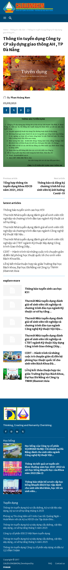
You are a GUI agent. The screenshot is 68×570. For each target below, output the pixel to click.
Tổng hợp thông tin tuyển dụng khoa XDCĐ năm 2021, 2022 (17, 186)
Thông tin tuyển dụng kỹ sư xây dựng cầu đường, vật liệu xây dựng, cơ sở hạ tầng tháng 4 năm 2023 (32, 540)
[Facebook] (6, 110)
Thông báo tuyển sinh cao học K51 (24, 210)
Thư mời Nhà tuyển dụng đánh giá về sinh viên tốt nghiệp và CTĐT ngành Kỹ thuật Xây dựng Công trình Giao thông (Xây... (33, 243)
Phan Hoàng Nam (20, 97)
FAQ (50, 563)
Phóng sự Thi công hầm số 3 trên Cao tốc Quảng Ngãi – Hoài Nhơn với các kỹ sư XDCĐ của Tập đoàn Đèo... (32, 518)
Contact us (60, 563)
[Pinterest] (21, 110)
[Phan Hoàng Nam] (5, 97)
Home (5, 30)
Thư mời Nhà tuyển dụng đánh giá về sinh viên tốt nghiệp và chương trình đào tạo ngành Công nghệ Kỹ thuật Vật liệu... (33, 231)
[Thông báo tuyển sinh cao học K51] (12, 290)
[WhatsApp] (28, 110)
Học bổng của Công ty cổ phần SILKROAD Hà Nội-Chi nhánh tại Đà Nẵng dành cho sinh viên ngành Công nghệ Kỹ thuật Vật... (44, 451)
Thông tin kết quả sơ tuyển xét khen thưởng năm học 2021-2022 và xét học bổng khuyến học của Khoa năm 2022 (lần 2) (45, 468)
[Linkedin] (17, 431)
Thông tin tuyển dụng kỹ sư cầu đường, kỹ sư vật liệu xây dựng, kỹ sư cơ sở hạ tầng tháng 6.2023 (32, 509)
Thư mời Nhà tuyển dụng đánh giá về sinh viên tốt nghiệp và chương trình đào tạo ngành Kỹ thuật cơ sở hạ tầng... (33, 218)
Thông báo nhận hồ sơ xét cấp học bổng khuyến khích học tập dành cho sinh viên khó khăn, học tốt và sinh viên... (44, 486)
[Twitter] (13, 110)
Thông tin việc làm (17, 30)
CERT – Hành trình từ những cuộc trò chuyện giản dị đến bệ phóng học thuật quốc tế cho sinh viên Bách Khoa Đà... (33, 255)
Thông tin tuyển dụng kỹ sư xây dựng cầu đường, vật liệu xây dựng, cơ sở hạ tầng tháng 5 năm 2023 (32, 526)
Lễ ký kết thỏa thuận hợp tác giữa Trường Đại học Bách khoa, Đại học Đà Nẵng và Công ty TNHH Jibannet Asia (32, 267)
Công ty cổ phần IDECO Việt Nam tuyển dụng (26, 533)
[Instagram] (11, 431)
